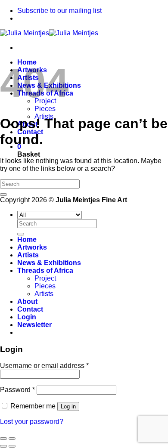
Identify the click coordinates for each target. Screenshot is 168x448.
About (27, 301)
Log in (68, 406)
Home (27, 239)
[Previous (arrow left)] (3, 446)
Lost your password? (31, 421)
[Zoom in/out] (12, 438)
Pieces (45, 108)
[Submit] (3, 194)
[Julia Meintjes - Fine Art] (49, 33)
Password (17, 389)
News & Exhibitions (49, 262)
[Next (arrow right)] (12, 446)
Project (45, 278)
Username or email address (44, 365)
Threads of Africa (45, 270)
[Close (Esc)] (3, 438)
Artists (28, 255)
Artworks (32, 247)
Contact (30, 309)
